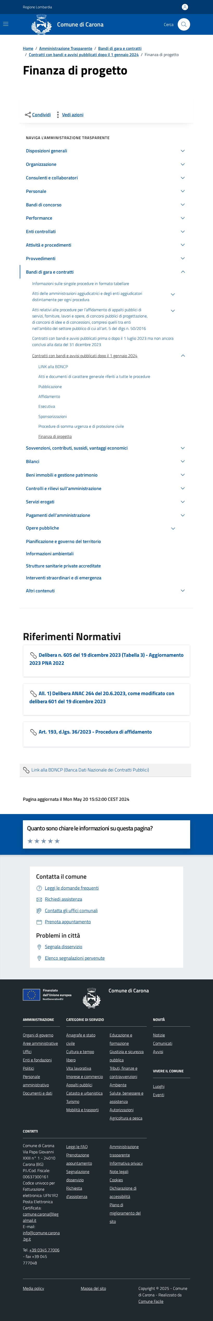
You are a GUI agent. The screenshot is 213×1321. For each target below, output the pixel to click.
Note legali (119, 1171)
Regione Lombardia (37, 7)
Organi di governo (38, 1035)
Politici (28, 1068)
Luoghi (158, 1086)
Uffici (27, 1051)
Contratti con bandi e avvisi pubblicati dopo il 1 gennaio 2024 (84, 54)
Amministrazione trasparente (124, 1150)
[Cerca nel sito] (184, 24)
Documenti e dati (37, 1093)
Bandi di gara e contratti (120, 48)
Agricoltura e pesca (126, 1118)
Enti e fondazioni (37, 1060)
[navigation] (6, 24)
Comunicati (162, 1043)
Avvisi (158, 1051)
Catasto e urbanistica (84, 1093)
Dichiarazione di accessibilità (123, 1192)
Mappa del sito (93, 1288)
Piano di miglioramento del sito (125, 1213)
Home (28, 48)
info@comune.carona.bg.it (41, 1236)
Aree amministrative (40, 1043)
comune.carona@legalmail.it (40, 1217)
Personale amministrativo (36, 1080)
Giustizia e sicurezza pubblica (127, 1055)
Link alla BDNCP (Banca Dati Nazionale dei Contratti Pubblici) (89, 769)
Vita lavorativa (78, 1068)
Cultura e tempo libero (80, 1055)
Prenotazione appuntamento (79, 1159)
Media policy (33, 1288)
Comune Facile (150, 1301)
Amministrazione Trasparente (65, 48)
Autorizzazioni (122, 1110)
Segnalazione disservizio (77, 1175)
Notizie (159, 1035)
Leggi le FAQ (77, 1146)
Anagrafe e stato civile (80, 1039)
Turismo (72, 1101)
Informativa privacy (126, 1163)
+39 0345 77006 (44, 1250)
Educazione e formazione (121, 1039)
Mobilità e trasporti (82, 1110)
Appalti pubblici (79, 1085)
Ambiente (118, 1085)
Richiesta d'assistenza (76, 1192)
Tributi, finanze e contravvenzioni (123, 1072)
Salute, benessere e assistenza (126, 1097)
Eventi (158, 1095)
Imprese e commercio (84, 1076)
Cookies (116, 1180)
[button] (106, 151)
